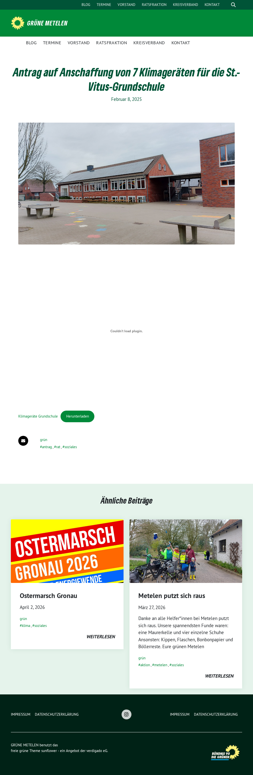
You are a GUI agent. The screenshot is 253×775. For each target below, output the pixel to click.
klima (26, 625)
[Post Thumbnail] (67, 551)
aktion (145, 665)
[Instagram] (126, 714)
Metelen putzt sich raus (171, 595)
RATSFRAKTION (154, 4)
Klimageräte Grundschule (38, 416)
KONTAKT (212, 4)
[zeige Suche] (233, 5)
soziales (70, 446)
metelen (160, 665)
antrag (47, 446)
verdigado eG (96, 750)
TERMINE (104, 4)
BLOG (86, 4)
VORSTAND (126, 4)
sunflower (49, 750)
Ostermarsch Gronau (48, 595)
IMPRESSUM (20, 714)
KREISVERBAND (185, 4)
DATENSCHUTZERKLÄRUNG (57, 714)
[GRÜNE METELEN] (18, 22)
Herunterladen (77, 416)
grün (43, 439)
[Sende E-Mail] (23, 441)
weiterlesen (100, 637)
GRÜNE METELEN (47, 23)
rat (58, 446)
